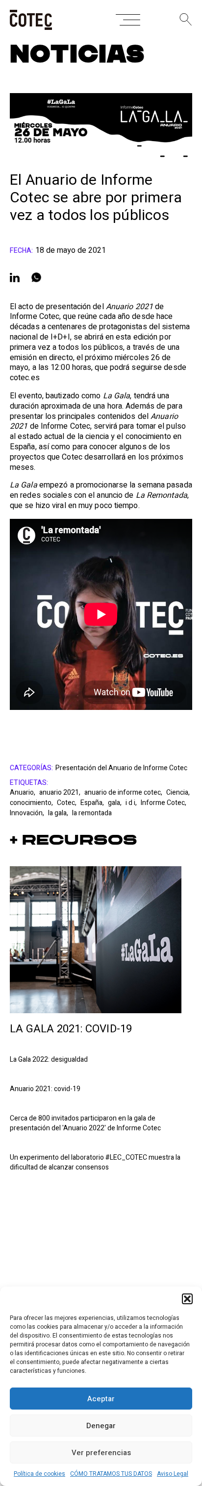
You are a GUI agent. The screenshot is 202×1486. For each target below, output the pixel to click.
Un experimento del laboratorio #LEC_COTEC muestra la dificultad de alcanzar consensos (95, 1162)
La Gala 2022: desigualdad (49, 1060)
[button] (187, 1299)
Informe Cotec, (163, 803)
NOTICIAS (77, 55)
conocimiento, (32, 803)
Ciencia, (178, 792)
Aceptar (101, 1398)
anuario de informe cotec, (124, 792)
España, (92, 803)
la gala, (59, 813)
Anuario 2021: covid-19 (45, 1089)
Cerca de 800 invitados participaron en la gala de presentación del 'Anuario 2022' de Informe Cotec (85, 1123)
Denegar (101, 1425)
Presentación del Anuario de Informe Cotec (121, 768)
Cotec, (67, 803)
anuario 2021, (60, 792)
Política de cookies (39, 1473)
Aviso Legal (172, 1473)
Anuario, (23, 792)
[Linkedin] (15, 277)
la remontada (92, 813)
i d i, (132, 803)
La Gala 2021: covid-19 (71, 1029)
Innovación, (28, 813)
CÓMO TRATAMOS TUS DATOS (111, 1473)
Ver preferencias (101, 1452)
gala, (115, 803)
